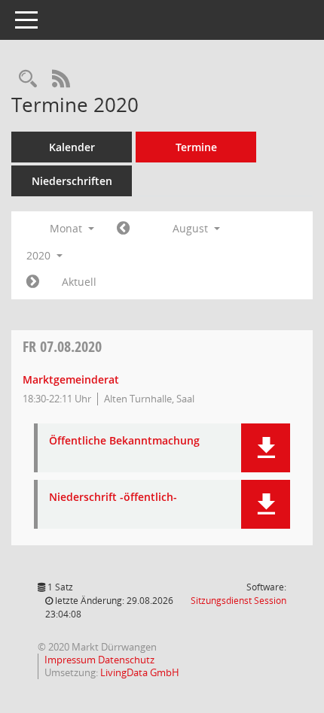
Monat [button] (67, 228)
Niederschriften (72, 181)
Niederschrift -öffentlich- (113, 497)
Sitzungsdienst (238, 600)
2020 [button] (39, 255)
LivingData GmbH (139, 672)
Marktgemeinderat (71, 379)
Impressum (71, 659)
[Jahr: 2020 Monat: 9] (32, 282)
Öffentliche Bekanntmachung (124, 441)
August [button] (192, 228)
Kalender (72, 147)
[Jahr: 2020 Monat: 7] (123, 228)
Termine (196, 147)
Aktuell (79, 282)
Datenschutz (126, 659)
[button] (265, 447)
